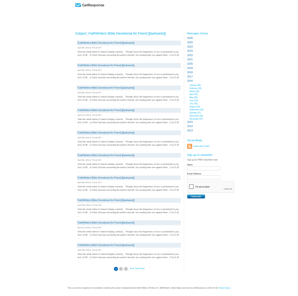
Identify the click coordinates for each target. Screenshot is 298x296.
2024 (190, 46)
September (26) (196, 109)
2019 (190, 68)
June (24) (194, 100)
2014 (190, 126)
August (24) (195, 106)
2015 (190, 122)
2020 (190, 63)
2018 (190, 72)
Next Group (140, 268)
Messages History (197, 33)
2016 (190, 80)
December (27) (196, 119)
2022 (190, 55)
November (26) (196, 116)
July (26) (193, 103)
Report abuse (224, 288)
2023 (190, 51)
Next (132, 268)
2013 (190, 130)
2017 (190, 76)
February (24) (195, 88)
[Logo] (97, 9)
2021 (190, 59)
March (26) (194, 91)
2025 (190, 42)
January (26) (195, 85)
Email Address (194, 174)
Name (190, 165)
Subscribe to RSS (201, 146)
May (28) (193, 97)
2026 (190, 38)
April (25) (194, 94)
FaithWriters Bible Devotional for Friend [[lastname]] (106, 43)
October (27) (195, 113)
